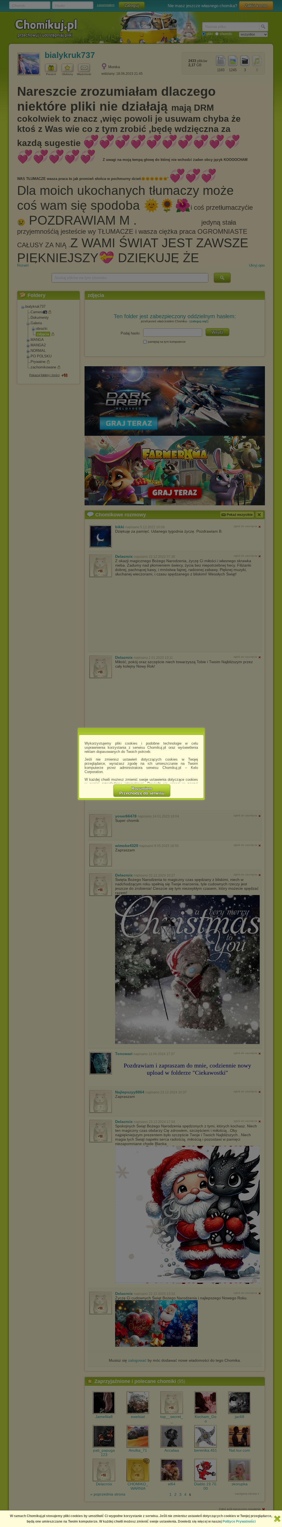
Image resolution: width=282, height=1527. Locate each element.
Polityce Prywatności (239, 1521)
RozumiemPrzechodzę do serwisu (141, 790)
